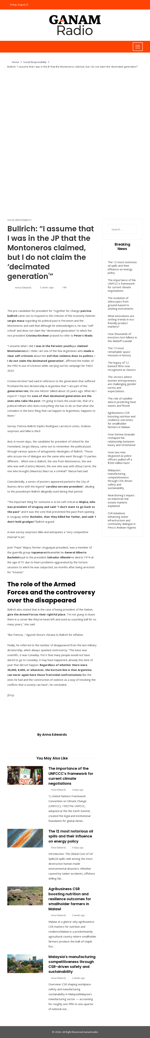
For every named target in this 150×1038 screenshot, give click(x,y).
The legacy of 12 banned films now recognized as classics (122, 366)
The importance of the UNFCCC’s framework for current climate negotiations (70, 776)
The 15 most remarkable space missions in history (119, 351)
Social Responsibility (19, 220)
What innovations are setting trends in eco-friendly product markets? (121, 321)
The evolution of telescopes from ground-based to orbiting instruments (120, 303)
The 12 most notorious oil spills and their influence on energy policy (70, 836)
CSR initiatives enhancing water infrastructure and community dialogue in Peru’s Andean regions (122, 520)
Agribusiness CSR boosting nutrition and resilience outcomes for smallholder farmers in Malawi (69, 898)
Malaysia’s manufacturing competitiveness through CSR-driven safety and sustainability (71, 964)
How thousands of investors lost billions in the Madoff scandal (122, 337)
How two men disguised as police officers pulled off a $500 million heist (120, 457)
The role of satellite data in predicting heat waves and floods (122, 402)
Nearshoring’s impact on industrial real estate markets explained (121, 500)
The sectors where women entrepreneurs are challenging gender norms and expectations (122, 384)
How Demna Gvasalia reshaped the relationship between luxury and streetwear (122, 439)
